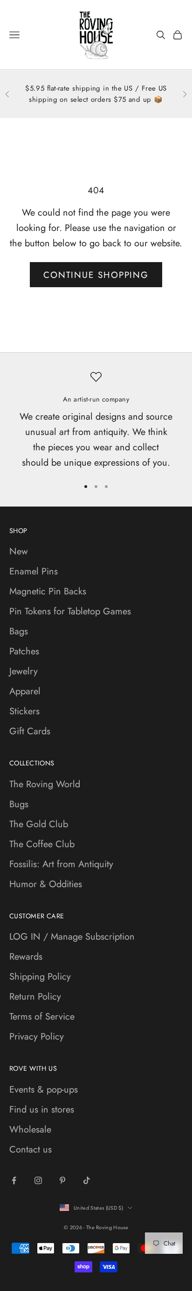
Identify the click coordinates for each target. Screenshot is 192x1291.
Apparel (25, 691)
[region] (96, 420)
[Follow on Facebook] (14, 1180)
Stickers (24, 711)
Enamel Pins (33, 571)
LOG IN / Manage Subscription (72, 936)
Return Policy (35, 996)
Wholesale (30, 1129)
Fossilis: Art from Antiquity (61, 864)
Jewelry (23, 671)
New (18, 551)
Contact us (30, 1149)
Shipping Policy (40, 976)
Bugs (18, 804)
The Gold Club (38, 824)
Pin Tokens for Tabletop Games (70, 611)
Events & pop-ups (43, 1089)
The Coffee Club (42, 844)
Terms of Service (42, 1016)
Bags (18, 631)
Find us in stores (41, 1109)
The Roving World (44, 784)
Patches (24, 651)
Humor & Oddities (45, 884)
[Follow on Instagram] (38, 1180)
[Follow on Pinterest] (62, 1180)
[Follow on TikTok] (86, 1180)
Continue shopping (96, 275)
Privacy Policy (36, 1036)
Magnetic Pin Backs (47, 591)
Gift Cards (29, 731)
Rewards (25, 956)
